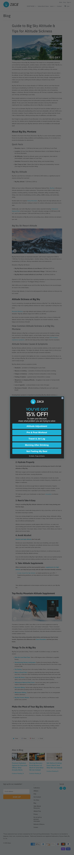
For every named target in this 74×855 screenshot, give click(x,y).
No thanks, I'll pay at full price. (37, 456)
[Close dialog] (62, 398)
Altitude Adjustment (37, 426)
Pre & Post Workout (37, 432)
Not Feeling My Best (36, 451)
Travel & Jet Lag (37, 439)
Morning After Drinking (37, 445)
